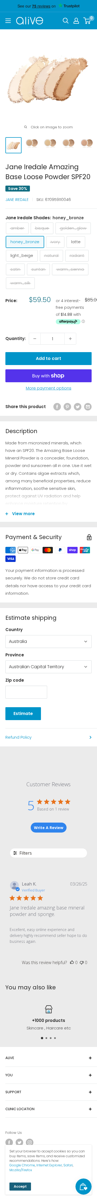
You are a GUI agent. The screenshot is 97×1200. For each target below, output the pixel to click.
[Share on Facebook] (57, 406)
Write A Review (48, 827)
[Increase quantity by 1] (70, 338)
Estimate (23, 713)
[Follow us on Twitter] (19, 1142)
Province (14, 655)
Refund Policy (18, 737)
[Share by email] (88, 406)
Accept (20, 1186)
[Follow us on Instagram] (29, 1142)
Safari (68, 1165)
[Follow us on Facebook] (9, 1142)
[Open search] (66, 21)
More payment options (48, 388)
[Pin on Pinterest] (67, 406)
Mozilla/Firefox (20, 1170)
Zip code (14, 680)
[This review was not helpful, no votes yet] (82, 962)
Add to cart (48, 358)
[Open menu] (8, 21)
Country (14, 629)
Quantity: (15, 338)
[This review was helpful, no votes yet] (72, 962)
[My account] (76, 21)
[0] (87, 20)
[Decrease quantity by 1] (34, 338)
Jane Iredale (17, 199)
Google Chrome (22, 1165)
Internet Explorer (49, 1165)
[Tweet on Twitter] (77, 406)
